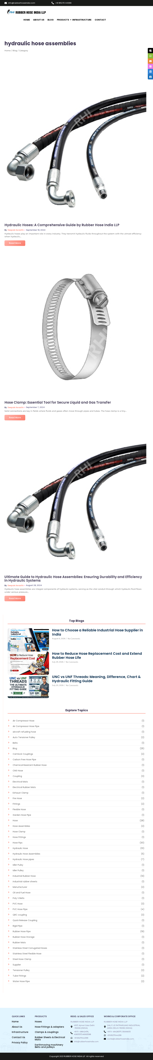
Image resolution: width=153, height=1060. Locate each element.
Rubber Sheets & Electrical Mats (50, 1038)
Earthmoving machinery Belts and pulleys (49, 1046)
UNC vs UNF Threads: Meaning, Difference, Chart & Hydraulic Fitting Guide (96, 679)
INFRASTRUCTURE (81, 19)
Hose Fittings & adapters (49, 1026)
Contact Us (18, 1037)
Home (26, 19)
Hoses (38, 1021)
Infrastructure (20, 1032)
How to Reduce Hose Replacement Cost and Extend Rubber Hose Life (97, 656)
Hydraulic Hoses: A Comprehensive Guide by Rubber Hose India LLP (61, 225)
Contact (100, 19)
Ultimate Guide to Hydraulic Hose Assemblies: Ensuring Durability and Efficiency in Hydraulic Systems (73, 578)
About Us (38, 19)
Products (63, 19)
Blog (51, 19)
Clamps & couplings (47, 1032)
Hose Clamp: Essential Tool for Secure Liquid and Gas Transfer (57, 402)
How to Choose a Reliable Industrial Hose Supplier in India (97, 632)
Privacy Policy (20, 1042)
